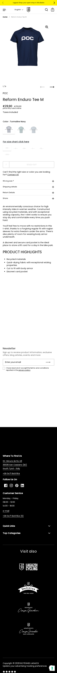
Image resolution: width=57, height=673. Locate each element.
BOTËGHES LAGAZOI (29, 663)
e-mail (6, 510)
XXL (7, 154)
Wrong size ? (8, 181)
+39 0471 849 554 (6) (13, 516)
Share (5, 198)
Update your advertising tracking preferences (25, 666)
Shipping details (10, 187)
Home (5, 17)
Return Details (9, 192)
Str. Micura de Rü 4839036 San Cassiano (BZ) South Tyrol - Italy (15, 465)
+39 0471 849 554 (11, 473)
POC (5, 93)
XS (7, 148)
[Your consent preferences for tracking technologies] (52, 668)
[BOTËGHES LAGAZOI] (28, 9)
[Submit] (49, 362)
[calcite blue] (33, 130)
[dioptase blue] (21, 130)
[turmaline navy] (9, 130)
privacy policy (24, 370)
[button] (19, 9)
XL (41, 148)
